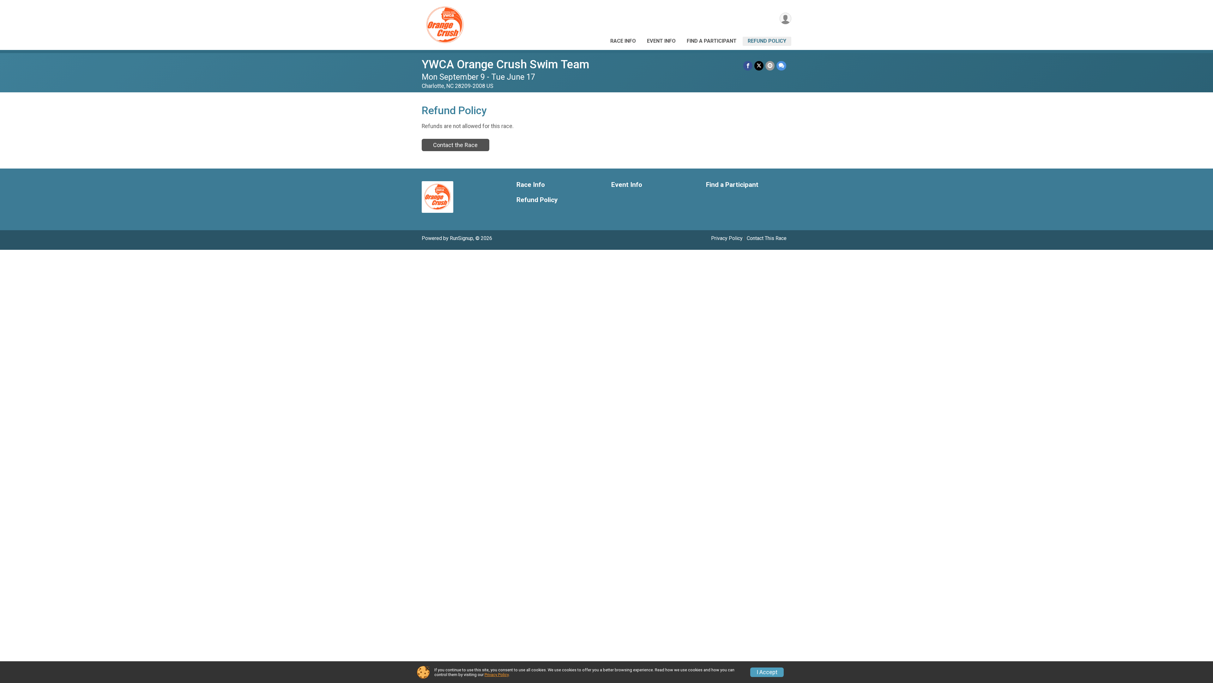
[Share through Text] (781, 65)
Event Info (661, 41)
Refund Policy (767, 41)
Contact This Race (767, 238)
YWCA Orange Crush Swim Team (505, 64)
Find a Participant (712, 41)
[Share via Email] (770, 65)
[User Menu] (785, 18)
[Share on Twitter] (758, 65)
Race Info (623, 41)
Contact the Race (455, 145)
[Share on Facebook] (747, 65)
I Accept (767, 672)
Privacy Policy (727, 238)
